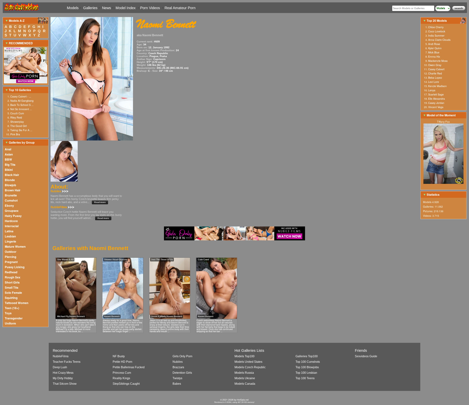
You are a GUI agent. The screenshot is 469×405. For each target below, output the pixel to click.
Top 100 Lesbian (306, 372)
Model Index (126, 8)
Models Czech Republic (250, 367)
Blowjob (10, 185)
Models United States (248, 361)
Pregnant (11, 262)
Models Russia (244, 372)
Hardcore (11, 221)
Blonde (10, 180)
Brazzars (178, 367)
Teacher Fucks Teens (66, 361)
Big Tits (10, 164)
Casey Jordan (436, 103)
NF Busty (119, 356)
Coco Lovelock (436, 31)
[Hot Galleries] (21, 11)
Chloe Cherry (436, 27)
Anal (8, 149)
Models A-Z (17, 20)
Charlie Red (435, 73)
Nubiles (178, 361)
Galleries (90, 8)
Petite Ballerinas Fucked (129, 367)
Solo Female (13, 292)
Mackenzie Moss (438, 61)
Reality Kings (121, 378)
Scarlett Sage (436, 94)
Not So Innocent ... (21, 109)
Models (73, 8)
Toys (8, 313)
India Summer (436, 35)
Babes (177, 383)
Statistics (433, 194)
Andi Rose (434, 44)
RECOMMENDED (21, 43)
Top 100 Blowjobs (307, 367)
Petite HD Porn (122, 361)
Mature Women (15, 246)
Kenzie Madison (437, 86)
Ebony (9, 205)
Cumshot (11, 200)
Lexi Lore (433, 82)
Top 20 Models (437, 20)
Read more (100, 202)
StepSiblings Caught (126, 383)
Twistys (177, 378)
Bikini (9, 170)
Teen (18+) (12, 308)
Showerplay (17, 121)
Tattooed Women (16, 303)
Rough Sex (12, 277)
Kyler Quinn (435, 48)
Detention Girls (182, 372)
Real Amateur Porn (180, 8)
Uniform (10, 323)
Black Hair (12, 175)
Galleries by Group (22, 142)
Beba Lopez (435, 77)
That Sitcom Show (65, 383)
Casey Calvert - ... (20, 96)
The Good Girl (18, 126)
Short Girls (12, 282)
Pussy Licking (15, 267)
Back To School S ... (22, 105)
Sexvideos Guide (366, 356)
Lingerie (10, 241)
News (106, 8)
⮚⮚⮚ (65, 191)
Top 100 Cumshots (308, 361)
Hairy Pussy (13, 216)
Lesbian (10, 236)
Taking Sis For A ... (21, 130)
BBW (8, 159)
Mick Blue (433, 52)
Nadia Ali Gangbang (22, 100)
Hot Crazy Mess (63, 372)
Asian (9, 154)
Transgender (14, 318)
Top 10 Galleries (20, 90)
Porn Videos (150, 8)
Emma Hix (434, 56)
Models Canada (244, 383)
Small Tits (11, 287)
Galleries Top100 (307, 356)
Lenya (431, 90)
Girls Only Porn (182, 356)
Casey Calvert (436, 69)
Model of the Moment (441, 115)
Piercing (10, 257)
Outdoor (10, 252)
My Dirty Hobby (63, 378)
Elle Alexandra (436, 98)
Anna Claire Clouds (439, 40)
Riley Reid (16, 117)
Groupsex (12, 211)
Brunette (11, 195)
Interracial (12, 226)
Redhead (11, 272)
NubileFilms (61, 356)
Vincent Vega (435, 107)
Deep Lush (60, 367)
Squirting (11, 298)
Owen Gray (434, 65)
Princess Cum (122, 372)
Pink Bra (15, 134)
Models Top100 (244, 356)
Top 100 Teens (305, 378)
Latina (9, 231)
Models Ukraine (244, 378)
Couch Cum (17, 113)
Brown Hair (12, 190)
